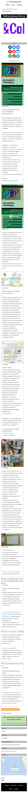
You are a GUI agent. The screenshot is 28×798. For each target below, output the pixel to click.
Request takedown (6, 713)
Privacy (21, 785)
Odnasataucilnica (14, 769)
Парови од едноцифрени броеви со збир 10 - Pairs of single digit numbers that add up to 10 (12, 614)
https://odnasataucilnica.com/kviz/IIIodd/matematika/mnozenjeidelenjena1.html (12, 266)
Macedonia (9, 9)
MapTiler (13, 774)
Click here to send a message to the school (11, 744)
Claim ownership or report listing (10, 709)
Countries (20, 5)
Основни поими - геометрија (9, 572)
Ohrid (15, 9)
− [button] (3, 761)
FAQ (11, 789)
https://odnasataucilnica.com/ (10, 180)
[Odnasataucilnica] (14, 766)
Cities (13, 5)
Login (16, 789)
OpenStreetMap (19, 774)
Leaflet (9, 774)
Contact (13, 785)
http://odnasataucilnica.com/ (9, 751)
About (7, 785)
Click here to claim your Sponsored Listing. (14, 723)
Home (8, 5)
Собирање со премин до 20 (9, 648)
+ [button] (3, 758)
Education (4, 738)
